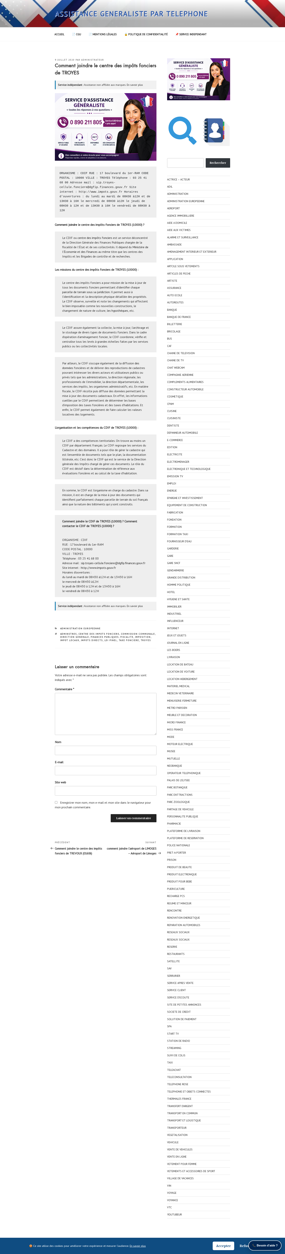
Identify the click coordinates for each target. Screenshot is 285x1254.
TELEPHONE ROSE (177, 1084)
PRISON (171, 860)
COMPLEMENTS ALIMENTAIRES (185, 382)
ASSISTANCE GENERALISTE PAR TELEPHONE (131, 13)
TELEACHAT (174, 1070)
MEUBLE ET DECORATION (182, 715)
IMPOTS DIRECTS (92, 640)
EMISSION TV (175, 476)
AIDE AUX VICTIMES (179, 230)
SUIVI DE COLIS (176, 1055)
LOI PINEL (110, 640)
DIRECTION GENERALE (74, 637)
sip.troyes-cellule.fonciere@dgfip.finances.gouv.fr (113, 563)
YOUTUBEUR (174, 1214)
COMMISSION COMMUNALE (138, 634)
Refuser (246, 1246)
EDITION (172, 447)
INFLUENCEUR (175, 621)
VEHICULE (173, 1142)
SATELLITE (173, 961)
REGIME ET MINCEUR (179, 903)
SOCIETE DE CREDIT (179, 1012)
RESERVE (172, 946)
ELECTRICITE (174, 454)
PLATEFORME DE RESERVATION (185, 838)
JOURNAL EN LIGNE (178, 643)
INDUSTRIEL (174, 613)
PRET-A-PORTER (176, 852)
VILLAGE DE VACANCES (180, 1178)
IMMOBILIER (174, 606)
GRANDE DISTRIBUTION (181, 577)
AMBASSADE (174, 244)
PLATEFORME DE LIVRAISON (183, 831)
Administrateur (92, 59)
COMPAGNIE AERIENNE (180, 375)
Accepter (223, 1246)
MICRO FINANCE (176, 722)
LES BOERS (173, 650)
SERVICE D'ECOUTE (178, 997)
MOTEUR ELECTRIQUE (180, 744)
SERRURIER (173, 976)
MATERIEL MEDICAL (178, 686)
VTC (169, 1207)
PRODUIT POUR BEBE (179, 881)
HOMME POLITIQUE (178, 584)
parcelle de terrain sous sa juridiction (86, 292)
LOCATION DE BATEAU (180, 664)
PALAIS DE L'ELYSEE (178, 780)
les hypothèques (117, 310)
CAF (169, 346)
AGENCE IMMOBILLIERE (180, 215)
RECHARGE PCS (176, 896)
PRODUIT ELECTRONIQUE (182, 874)
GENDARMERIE (175, 570)
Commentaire (64, 689)
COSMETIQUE (175, 396)
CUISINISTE (174, 418)
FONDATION (174, 519)
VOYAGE (171, 1193)
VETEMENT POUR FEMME (182, 1164)
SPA (169, 1026)
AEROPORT (173, 208)
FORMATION (174, 527)
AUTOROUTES (175, 302)
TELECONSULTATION (179, 1077)
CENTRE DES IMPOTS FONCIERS (99, 634)
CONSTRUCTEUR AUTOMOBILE (185, 389)
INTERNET (173, 628)
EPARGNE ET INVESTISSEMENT (185, 498)
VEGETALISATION (177, 1135)
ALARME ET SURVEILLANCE (182, 237)
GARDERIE (173, 548)
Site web (60, 782)
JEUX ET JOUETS (176, 635)
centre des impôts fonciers (95, 238)
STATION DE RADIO (178, 1041)
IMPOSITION (143, 637)
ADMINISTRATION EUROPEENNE (80, 628)
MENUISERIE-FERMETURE (182, 700)
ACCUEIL (59, 34)
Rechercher (218, 163)
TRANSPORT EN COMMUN (182, 1113)
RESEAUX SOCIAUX (178, 932)
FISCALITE (127, 637)
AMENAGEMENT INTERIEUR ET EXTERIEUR (191, 251)
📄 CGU (76, 34)
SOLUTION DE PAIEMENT (182, 1019)
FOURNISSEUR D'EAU (179, 541)
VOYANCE (172, 1200)
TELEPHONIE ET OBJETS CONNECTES (189, 1091)
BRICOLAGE (173, 331)
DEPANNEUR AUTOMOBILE (182, 432)
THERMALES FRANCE (179, 1098)
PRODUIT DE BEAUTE (179, 867)
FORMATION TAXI (177, 534)
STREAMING (174, 1048)
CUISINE (172, 411)
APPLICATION (175, 259)
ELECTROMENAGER (178, 461)
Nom (58, 742)
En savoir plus (135, 85)
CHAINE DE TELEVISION (181, 353)
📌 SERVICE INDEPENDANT (191, 34)
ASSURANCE (174, 288)
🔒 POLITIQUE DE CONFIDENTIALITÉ (146, 34)
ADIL (170, 186)
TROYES (146, 640)
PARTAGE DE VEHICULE (180, 809)
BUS (169, 338)
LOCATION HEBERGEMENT (182, 679)
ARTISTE (172, 280)
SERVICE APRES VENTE (180, 983)
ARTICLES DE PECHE (179, 273)
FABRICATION (175, 512)
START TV (173, 1033)
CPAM (170, 404)
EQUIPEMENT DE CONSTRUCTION (187, 505)
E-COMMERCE (175, 440)
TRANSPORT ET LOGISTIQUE (184, 1120)
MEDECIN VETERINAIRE (180, 693)
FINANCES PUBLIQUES (105, 637)
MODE (170, 737)
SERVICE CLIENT (176, 990)
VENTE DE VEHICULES (180, 1149)
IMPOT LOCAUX (69, 640)
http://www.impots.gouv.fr (100, 192)
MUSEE (171, 751)
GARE (170, 556)
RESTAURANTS (176, 954)
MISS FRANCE (175, 729)
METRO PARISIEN (177, 708)
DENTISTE (173, 425)
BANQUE (172, 310)
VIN (169, 1185)
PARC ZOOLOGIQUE (178, 802)
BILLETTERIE (174, 324)
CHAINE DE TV (175, 360)
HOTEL (171, 592)
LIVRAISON (173, 657)
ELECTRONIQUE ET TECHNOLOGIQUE (189, 469)
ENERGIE (172, 490)
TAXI (170, 1062)
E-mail (59, 762)
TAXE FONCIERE (129, 640)
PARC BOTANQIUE (177, 787)
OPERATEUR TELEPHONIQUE (184, 773)
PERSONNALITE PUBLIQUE (182, 816)
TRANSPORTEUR (177, 1128)
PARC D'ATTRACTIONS (180, 795)
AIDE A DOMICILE (177, 223)
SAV (169, 968)
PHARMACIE (174, 823)
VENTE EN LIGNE (177, 1156)
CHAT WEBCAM (176, 367)
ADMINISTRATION (177, 194)
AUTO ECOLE (174, 295)
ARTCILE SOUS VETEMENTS (183, 266)
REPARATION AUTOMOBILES (183, 925)
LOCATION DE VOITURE (181, 671)
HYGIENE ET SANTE (178, 599)
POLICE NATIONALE (178, 845)
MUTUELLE (173, 758)
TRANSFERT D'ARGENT (180, 1106)
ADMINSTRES (68, 634)
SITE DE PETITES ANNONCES (184, 1004)
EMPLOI (171, 483)
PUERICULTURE (176, 889)
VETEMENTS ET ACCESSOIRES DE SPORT (191, 1171)
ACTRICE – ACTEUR (178, 179)
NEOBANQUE (174, 765)
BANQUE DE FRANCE (179, 317)
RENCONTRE (174, 910)
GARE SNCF (173, 563)
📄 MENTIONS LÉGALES (103, 34)
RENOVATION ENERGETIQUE (183, 917)
